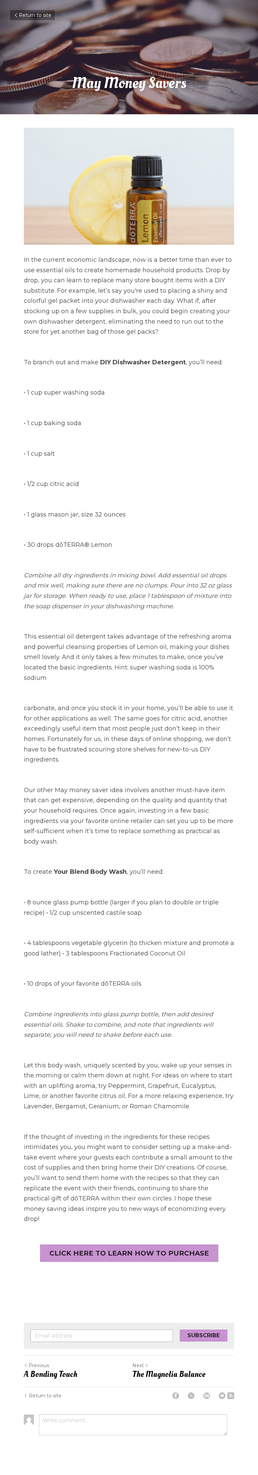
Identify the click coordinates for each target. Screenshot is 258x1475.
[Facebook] (175, 1395)
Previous (39, 1365)
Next (138, 1365)
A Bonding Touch (50, 1374)
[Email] (222, 1395)
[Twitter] (191, 1395)
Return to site (35, 15)
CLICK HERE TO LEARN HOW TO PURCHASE (129, 1253)
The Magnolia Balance (168, 1374)
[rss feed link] (230, 1395)
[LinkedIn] (206, 1395)
